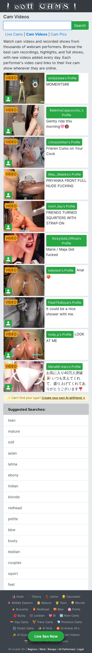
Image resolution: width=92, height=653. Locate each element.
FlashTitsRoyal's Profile (64, 302)
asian (12, 453)
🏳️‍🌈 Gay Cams (19, 622)
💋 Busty (19, 615)
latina (12, 464)
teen (11, 420)
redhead (15, 508)
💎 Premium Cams (69, 622)
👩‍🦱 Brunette (20, 609)
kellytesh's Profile (60, 270)
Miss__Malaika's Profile (64, 174)
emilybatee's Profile (62, 78)
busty (12, 540)
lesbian (14, 551)
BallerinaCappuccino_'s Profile (66, 112)
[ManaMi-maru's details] (8, 387)
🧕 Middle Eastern (20, 603)
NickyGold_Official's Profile (66, 241)
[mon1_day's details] (8, 227)
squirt (13, 573)
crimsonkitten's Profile (64, 142)
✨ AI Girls (45, 628)
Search (80, 25)
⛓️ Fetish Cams (23, 628)
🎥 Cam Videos (69, 634)
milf (11, 442)
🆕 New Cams (69, 615)
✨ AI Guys (20, 634)
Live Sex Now (46, 636)
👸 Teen (61, 603)
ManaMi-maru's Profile (64, 366)
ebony (13, 475)
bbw (11, 529)
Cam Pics (59, 34)
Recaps (52, 649)
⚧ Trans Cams (42, 622)
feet (11, 584)
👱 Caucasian (71, 596)
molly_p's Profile (59, 334)
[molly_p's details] (8, 355)
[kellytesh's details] (8, 291)
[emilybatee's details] (8, 99)
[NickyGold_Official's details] (8, 259)
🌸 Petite (74, 609)
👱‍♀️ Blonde (78, 603)
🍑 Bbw (58, 609)
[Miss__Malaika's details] (8, 195)
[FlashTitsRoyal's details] (8, 323)
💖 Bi (52, 615)
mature (14, 431)
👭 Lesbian (37, 615)
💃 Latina (51, 596)
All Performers (67, 649)
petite (13, 519)
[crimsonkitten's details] (8, 163)
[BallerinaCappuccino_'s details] (8, 131)
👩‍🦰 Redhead (40, 609)
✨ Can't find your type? (46, 398)
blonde (14, 497)
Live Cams (14, 34)
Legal (80, 649)
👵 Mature (44, 603)
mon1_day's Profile (61, 206)
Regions (32, 649)
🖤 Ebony (34, 596)
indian (13, 486)
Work (43, 649)
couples (14, 562)
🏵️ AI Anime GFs (67, 628)
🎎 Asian (18, 596)
